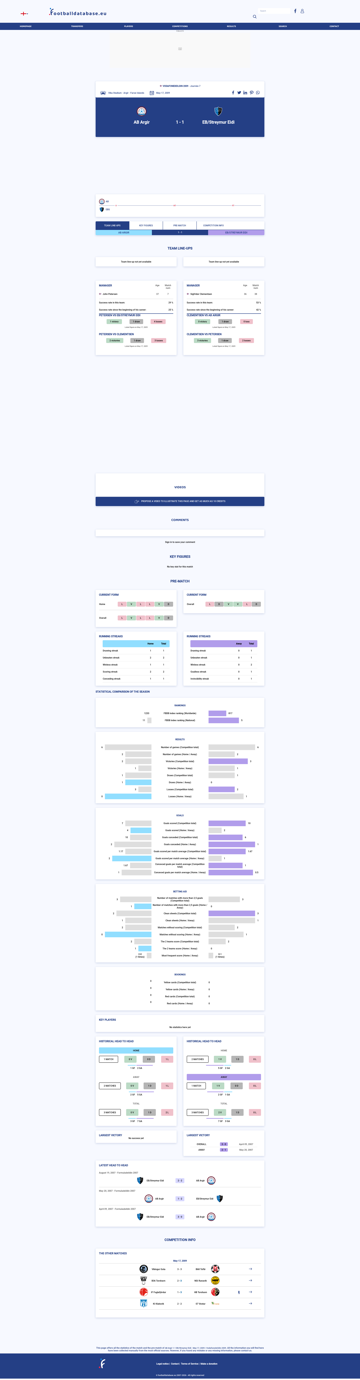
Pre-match (179, 225)
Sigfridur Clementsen (201, 294)
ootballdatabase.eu (80, 14)
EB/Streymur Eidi (155, 1180)
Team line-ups (112, 225)
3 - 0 (180, 1217)
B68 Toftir (201, 1269)
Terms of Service (189, 1363)
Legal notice (162, 1363)
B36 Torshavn (158, 1280)
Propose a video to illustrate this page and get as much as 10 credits (183, 501)
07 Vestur (200, 1303)
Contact (175, 1363)
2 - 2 (180, 1180)
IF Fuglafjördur (158, 1292)
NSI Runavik (200, 1280)
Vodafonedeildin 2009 (175, 86)
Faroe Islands (137, 93)
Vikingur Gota (158, 1269)
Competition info (213, 225)
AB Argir (200, 1180)
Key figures (146, 225)
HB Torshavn (200, 1292)
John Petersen (110, 294)
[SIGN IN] (302, 11)
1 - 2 (180, 1198)
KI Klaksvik (158, 1303)
